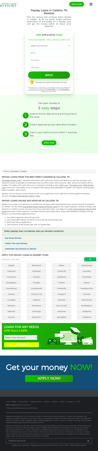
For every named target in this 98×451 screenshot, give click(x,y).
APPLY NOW (21, 345)
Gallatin (87, 283)
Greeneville (61, 288)
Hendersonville (87, 288)
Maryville (61, 300)
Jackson (11, 294)
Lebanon (36, 300)
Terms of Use (64, 89)
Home (6, 171)
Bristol (61, 265)
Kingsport (61, 294)
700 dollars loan (75, 185)
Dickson (36, 277)
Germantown (11, 288)
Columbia (87, 271)
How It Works (11, 402)
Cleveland (36, 271)
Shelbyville (86, 311)
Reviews (47, 402)
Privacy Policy (51, 89)
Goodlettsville (36, 288)
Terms (62, 402)
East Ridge (86, 277)
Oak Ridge (36, 311)
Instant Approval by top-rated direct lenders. (53, 124)
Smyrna (11, 317)
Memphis (11, 306)
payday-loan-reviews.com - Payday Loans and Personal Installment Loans (37, 445)
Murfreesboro (86, 306)
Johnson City (36, 294)
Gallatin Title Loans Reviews (16, 243)
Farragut (36, 283)
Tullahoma (86, 317)
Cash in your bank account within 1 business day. (53, 134)
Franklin (61, 283)
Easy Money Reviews (13, 238)
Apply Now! (49, 378)
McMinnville (87, 300)
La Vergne (11, 300)
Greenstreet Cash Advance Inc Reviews (21, 249)
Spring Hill (36, 317)
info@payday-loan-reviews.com (20, 405)
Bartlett (11, 265)
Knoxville (86, 294)
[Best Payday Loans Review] (9, 4)
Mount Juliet (61, 306)
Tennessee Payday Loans (12, 180)
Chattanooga (86, 265)
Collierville (61, 271)
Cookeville (11, 277)
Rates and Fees (36, 402)
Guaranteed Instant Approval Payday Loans (40, 207)
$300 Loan (63, 185)
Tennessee (14, 171)
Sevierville (61, 311)
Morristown (36, 306)
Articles (54, 402)
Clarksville (11, 271)
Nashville (11, 311)
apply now (77, 4)
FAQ (78, 402)
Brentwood (36, 265)
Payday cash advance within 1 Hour (25, 196)
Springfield (61, 317)
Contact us (71, 402)
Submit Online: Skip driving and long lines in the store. (53, 115)
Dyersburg (61, 277)
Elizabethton (11, 283)
